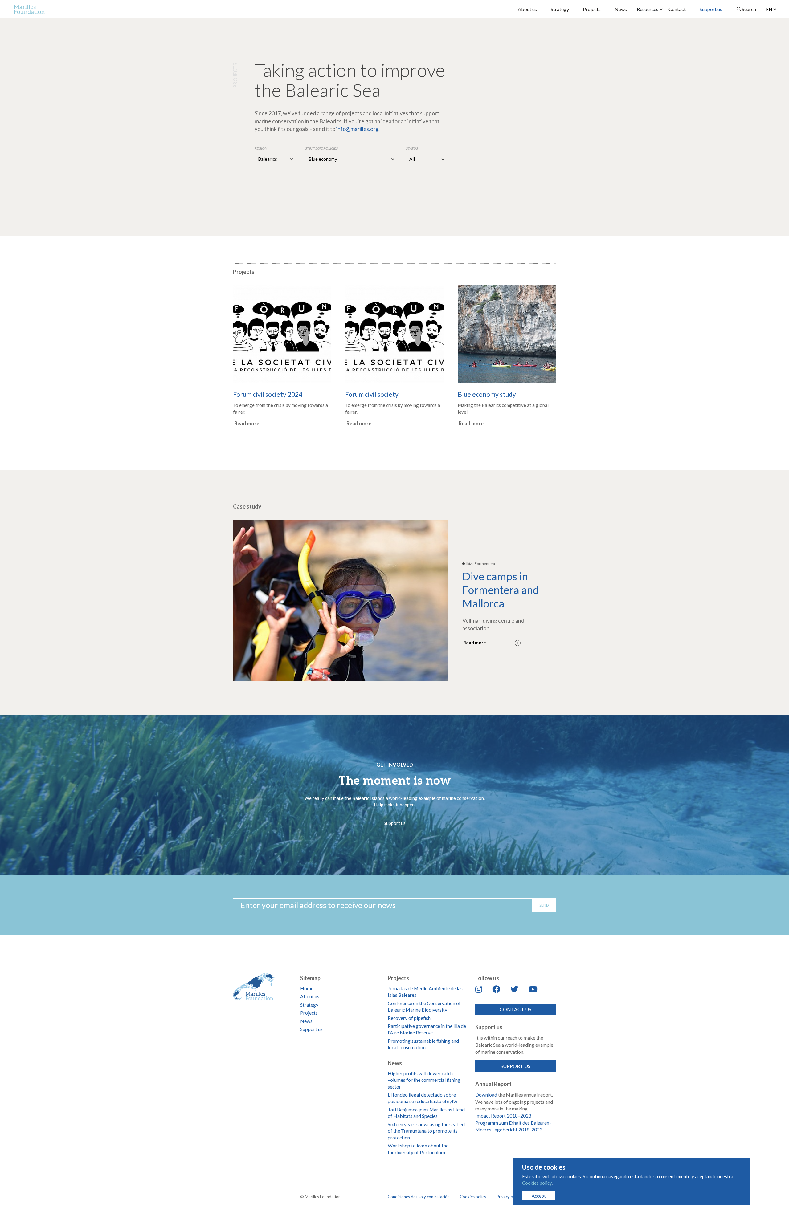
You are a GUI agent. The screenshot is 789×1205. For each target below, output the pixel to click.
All (412, 159)
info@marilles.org (357, 128)
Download (486, 1094)
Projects (592, 9)
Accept (539, 1196)
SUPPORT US (515, 1066)
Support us (711, 9)
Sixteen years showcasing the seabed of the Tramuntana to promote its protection (426, 1130)
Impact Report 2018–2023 (503, 1115)
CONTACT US (515, 1009)
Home (306, 988)
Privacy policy (509, 1196)
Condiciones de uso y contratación (419, 1196)
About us (527, 9)
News (621, 9)
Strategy (560, 9)
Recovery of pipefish (409, 1018)
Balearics (267, 159)
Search (749, 9)
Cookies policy (473, 1196)
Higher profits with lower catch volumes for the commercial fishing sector (424, 1079)
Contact (677, 9)
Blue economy (323, 159)
